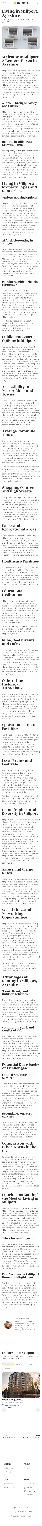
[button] (36, 1376)
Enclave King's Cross (12, 1400)
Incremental (26, 1516)
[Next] (38, 1410)
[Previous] (4, 1410)
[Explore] (4, 3)
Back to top (23, 1508)
